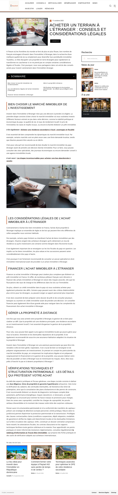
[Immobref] (14, 5)
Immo (33, 473)
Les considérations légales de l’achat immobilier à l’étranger (23, 89)
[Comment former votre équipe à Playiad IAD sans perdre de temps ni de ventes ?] (41, 452)
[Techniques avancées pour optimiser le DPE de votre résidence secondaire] (66, 452)
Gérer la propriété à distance (52, 83)
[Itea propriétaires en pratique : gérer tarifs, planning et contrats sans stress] (87, 73)
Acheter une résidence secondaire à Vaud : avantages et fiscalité (47, 130)
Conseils (55, 41)
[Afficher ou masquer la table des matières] (50, 76)
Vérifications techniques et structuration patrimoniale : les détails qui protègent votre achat (58, 89)
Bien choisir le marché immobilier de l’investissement (20, 83)
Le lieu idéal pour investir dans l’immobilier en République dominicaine (14, 467)
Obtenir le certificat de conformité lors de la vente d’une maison (101, 87)
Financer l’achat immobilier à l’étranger (20, 95)
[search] (110, 5)
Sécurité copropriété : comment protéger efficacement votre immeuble (95, 110)
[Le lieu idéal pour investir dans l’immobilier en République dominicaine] (17, 452)
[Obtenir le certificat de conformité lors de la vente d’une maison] (87, 86)
